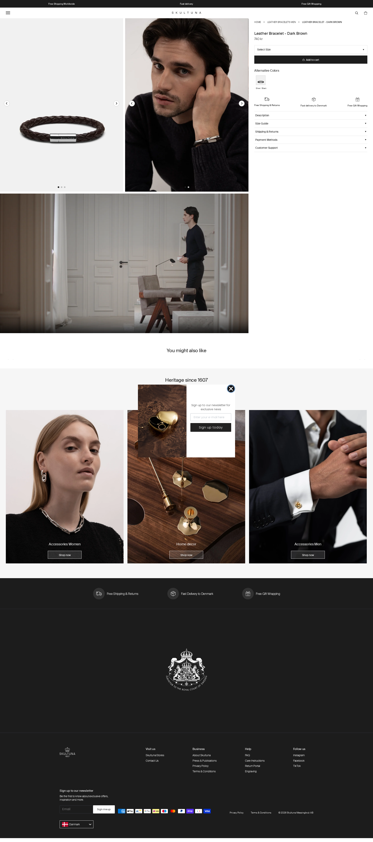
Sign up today (211, 427)
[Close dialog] (231, 389)
